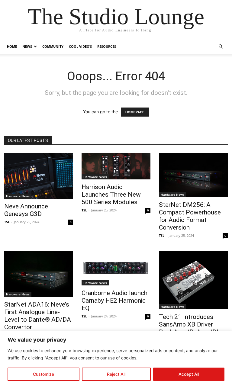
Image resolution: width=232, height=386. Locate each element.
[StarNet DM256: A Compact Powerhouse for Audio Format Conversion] (193, 175)
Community (52, 46)
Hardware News (18, 196)
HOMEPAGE (134, 112)
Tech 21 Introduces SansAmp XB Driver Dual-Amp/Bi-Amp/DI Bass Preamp (188, 328)
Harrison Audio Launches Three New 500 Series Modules (111, 194)
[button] (220, 47)
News (27, 46)
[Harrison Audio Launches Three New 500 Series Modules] (116, 166)
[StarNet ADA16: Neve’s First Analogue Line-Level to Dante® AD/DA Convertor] (38, 274)
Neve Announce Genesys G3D (26, 210)
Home (12, 46)
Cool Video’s (80, 46)
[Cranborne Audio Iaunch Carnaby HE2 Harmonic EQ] (116, 268)
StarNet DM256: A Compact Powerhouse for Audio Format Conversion (190, 216)
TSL (7, 222)
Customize (43, 374)
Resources (106, 46)
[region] (116, 358)
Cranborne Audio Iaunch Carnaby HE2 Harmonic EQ (114, 300)
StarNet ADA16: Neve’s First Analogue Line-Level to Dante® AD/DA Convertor (37, 316)
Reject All (116, 374)
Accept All (189, 374)
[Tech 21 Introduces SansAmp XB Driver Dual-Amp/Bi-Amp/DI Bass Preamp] (193, 280)
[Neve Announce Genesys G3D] (38, 176)
